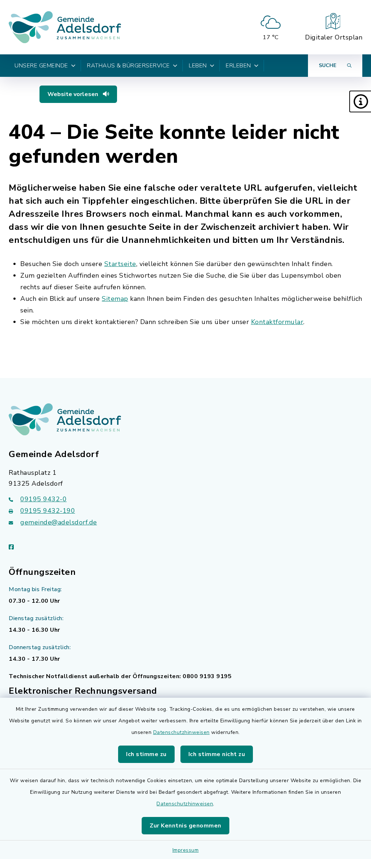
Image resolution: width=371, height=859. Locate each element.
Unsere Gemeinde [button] (41, 66)
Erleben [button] (238, 66)
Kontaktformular (277, 322)
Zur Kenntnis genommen (185, 826)
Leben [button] (198, 66)
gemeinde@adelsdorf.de (58, 522)
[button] (360, 101)
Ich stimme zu (146, 754)
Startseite (120, 264)
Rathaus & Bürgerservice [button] (128, 66)
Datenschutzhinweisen (181, 732)
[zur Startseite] (65, 27)
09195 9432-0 (43, 499)
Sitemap (115, 298)
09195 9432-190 (47, 510)
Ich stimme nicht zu (216, 754)
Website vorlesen (73, 94)
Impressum (185, 850)
